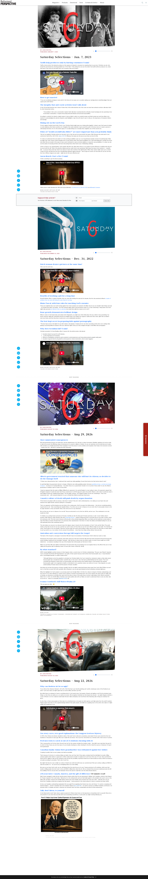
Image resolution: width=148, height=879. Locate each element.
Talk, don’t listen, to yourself (52, 790)
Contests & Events (91, 2)
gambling (88, 614)
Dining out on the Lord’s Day (52, 123)
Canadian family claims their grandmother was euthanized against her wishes (73, 750)
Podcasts (65, 2)
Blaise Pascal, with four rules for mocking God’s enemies (64, 303)
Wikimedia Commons (95, 187)
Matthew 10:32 (63, 578)
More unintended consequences (54, 440)
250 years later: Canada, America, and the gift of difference (65, 774)
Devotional (73, 2)
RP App (58, 190)
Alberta (49, 614)
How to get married (48, 97)
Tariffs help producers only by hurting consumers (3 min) (64, 62)
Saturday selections (51, 191)
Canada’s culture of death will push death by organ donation (66, 498)
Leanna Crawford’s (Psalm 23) (58, 581)
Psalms (94, 614)
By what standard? (48, 549)
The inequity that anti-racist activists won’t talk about (63, 105)
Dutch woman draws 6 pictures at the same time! (61, 264)
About (102, 2)
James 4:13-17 (62, 136)
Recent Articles (49, 190)
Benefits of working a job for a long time (57, 296)
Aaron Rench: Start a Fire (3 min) (54, 156)
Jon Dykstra (47, 50)
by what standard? (58, 614)
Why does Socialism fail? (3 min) (54, 328)
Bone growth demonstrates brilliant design (58, 312)
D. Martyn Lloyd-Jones (62, 837)
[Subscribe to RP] (18, 190)
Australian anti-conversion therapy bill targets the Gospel (65, 533)
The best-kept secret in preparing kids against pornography (65, 321)
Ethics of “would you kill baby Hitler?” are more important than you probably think (75, 132)
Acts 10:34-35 (77, 785)
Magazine (55, 2)
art (48, 837)
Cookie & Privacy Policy (89, 877)
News (42, 190)
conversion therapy (71, 614)
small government (46, 615)
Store (81, 2)
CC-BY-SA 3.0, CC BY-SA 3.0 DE (79, 187)
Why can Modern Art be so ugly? (54, 686)
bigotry (52, 837)
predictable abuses (69, 517)
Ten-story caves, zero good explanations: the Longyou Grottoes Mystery (70, 733)
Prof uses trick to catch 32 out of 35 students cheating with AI (66, 741)
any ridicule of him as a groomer (58, 309)
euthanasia (81, 614)
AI (45, 614)
